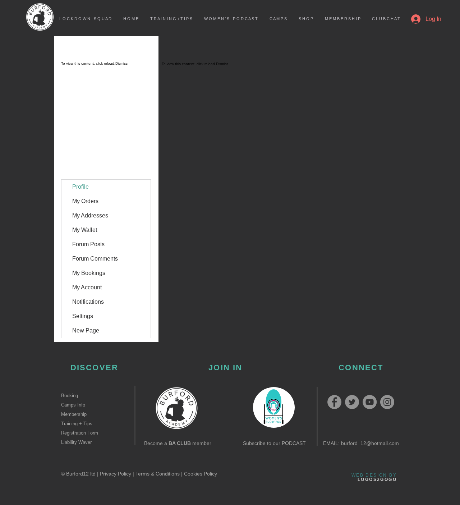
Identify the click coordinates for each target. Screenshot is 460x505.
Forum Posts (88, 244)
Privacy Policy (115, 474)
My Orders (85, 201)
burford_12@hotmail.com (370, 443)
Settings (82, 316)
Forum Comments (95, 259)
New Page (85, 330)
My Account (87, 287)
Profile (80, 187)
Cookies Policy (200, 474)
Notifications (88, 302)
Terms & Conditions (157, 474)
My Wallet (84, 230)
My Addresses (90, 215)
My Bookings (88, 273)
